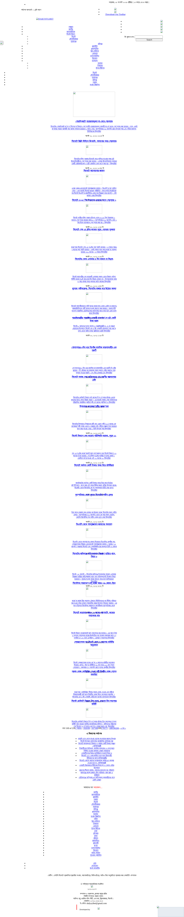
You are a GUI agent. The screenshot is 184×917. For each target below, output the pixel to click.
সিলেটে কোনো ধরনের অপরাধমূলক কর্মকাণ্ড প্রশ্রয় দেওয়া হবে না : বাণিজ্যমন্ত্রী (96, 761)
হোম (94, 863)
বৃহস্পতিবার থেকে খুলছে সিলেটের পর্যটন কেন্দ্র (94, 494)
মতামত (100, 63)
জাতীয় (71, 29)
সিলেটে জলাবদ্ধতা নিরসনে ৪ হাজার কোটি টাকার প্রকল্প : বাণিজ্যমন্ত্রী (96, 744)
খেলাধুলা (95, 53)
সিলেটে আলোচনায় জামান (94, 170)
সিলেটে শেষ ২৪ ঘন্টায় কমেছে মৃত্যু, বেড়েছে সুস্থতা (94, 229)
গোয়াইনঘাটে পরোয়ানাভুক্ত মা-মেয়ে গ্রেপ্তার (94, 121)
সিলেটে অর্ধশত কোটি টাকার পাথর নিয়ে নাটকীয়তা (94, 465)
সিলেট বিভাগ (71, 34)
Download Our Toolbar (115, 14)
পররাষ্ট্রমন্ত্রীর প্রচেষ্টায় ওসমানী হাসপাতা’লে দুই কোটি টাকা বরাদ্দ (94, 319)
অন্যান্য (95, 61)
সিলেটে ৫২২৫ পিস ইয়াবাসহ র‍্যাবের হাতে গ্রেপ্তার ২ (94, 200)
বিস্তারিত (98, 131)
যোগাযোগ (94, 865)
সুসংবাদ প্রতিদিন (95, 855)
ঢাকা (95, 831)
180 (110, 728)
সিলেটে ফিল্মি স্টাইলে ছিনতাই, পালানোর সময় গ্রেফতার (94, 141)
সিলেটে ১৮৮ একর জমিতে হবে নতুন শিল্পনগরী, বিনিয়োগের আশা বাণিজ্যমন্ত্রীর (96, 756)
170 (102, 728)
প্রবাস (95, 82)
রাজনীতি (95, 46)
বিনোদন (94, 58)
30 (89, 728)
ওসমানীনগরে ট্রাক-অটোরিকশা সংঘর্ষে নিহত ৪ (96, 753)
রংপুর (95, 845)
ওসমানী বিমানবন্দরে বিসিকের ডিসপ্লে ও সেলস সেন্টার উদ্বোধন (96, 766)
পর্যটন (96, 819)
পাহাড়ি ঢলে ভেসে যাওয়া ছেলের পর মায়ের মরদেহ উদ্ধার (97, 738)
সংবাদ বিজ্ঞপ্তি (95, 85)
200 (117, 728)
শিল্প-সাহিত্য (95, 51)
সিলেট (74, 36)
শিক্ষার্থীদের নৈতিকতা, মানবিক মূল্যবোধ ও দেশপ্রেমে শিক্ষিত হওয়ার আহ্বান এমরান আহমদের (96, 749)
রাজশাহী (95, 843)
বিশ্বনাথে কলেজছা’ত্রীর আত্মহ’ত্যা (94, 406)
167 (93, 728)
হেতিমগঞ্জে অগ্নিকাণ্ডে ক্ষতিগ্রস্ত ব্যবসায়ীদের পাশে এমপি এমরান (97, 778)
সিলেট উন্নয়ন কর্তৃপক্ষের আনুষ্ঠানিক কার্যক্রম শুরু (96, 741)
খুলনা (95, 836)
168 (96, 728)
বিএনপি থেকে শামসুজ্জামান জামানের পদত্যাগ (94, 524)
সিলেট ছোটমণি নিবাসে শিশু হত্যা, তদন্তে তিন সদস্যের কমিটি (94, 702)
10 (84, 728)
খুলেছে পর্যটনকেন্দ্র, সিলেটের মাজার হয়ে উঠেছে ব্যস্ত (94, 288)
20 (87, 728)
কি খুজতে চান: (129, 37)
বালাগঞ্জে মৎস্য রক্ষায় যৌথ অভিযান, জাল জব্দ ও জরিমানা (97, 773)
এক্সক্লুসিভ (94, 48)
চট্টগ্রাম (95, 833)
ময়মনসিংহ (95, 840)
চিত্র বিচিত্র (100, 68)
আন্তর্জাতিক (71, 31)
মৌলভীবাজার (73, 39)
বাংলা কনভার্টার (95, 868)
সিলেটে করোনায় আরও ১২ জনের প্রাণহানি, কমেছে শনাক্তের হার (94, 614)
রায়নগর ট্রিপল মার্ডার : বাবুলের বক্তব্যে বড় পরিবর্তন (96, 770)
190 (114, 728)
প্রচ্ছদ (71, 27)
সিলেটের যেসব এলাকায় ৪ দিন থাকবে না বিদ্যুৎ (94, 259)
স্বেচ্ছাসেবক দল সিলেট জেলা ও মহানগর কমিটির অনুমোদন (94, 643)
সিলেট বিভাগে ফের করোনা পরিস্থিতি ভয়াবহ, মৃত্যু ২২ (94, 435)
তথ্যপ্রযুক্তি (94, 56)
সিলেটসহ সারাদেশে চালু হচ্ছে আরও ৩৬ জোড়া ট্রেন (94, 583)
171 (106, 728)
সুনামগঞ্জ (73, 41)
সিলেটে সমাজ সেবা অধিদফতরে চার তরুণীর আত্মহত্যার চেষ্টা (94, 378)
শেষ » (124, 728)
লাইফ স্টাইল (95, 853)
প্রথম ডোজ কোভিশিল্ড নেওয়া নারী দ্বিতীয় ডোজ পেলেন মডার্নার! (94, 673)
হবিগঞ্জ (100, 44)
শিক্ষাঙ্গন (100, 65)
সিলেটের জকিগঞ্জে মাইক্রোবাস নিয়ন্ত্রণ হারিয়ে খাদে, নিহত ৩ (94, 555)
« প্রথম (78, 728)
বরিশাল (95, 838)
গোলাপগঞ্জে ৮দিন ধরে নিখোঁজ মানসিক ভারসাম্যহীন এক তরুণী (94, 349)
